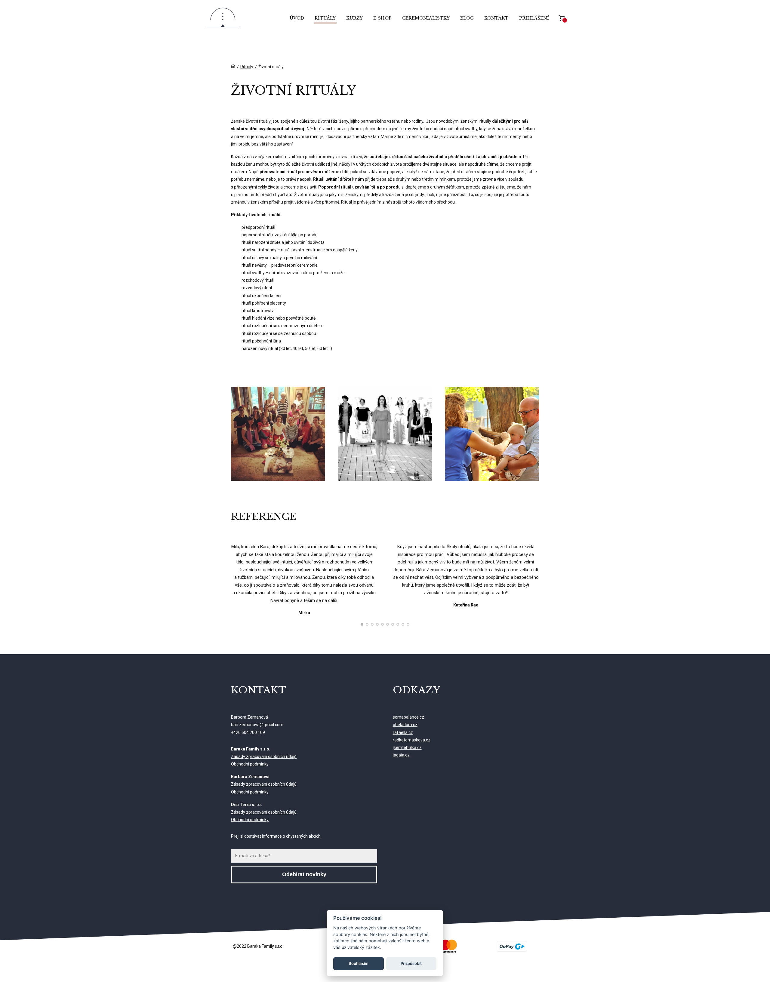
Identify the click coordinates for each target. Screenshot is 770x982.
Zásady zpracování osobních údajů (264, 756)
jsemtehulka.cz (407, 747)
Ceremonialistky (426, 18)
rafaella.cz (403, 732)
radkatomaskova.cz (411, 740)
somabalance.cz (408, 717)
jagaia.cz (401, 755)
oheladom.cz (405, 724)
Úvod (297, 18)
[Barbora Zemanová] (223, 18)
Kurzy (354, 18)
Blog (467, 18)
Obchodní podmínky (250, 764)
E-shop (382, 18)
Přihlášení (534, 18)
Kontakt (496, 18)
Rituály (325, 18)
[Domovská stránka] (233, 66)
